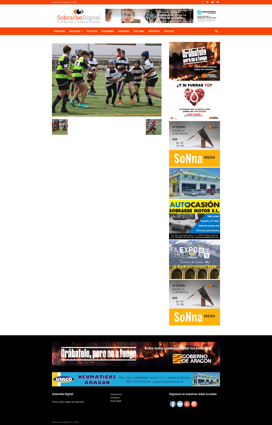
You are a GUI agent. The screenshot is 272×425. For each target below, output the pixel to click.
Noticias (74, 31)
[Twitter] (212, 2)
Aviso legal (115, 401)
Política (92, 31)
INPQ (71, 422)
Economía (108, 31)
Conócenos (116, 394)
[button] (216, 31)
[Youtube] (217, 2)
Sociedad (123, 31)
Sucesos (169, 31)
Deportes (154, 31)
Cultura (139, 31)
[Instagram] (207, 2)
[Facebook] (202, 2)
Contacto (114, 397)
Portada (59, 31)
